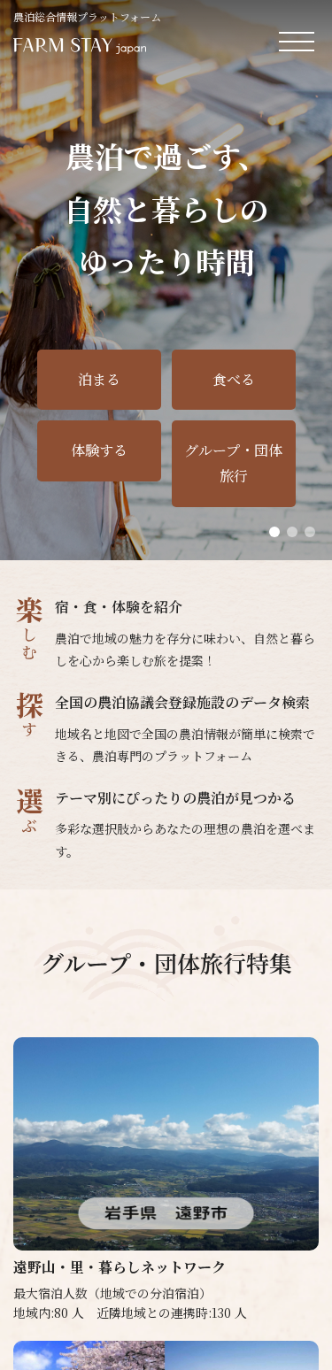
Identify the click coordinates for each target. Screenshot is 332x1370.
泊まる (99, 379)
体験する (99, 450)
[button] (274, 532)
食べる (233, 379)
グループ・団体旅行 (233, 463)
